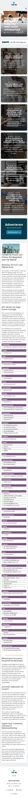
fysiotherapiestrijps (8, 488)
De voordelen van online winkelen (14, 57)
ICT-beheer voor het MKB (10, 615)
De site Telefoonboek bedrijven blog (12, 650)
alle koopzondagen (8, 640)
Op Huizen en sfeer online (10, 497)
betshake (6, 446)
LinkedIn (14, 794)
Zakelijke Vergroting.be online (11, 433)
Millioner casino (7, 448)
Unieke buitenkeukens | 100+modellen (13, 495)
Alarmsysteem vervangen (10, 364)
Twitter (20, 790)
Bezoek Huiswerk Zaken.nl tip (11, 570)
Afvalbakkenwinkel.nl (9, 358)
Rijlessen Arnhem (8, 390)
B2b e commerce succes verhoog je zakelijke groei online (14, 140)
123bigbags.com (8, 626)
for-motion (6, 579)
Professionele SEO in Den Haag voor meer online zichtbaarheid (12, 24)
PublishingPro (7, 599)
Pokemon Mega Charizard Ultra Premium (13, 593)
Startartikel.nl (7, 493)
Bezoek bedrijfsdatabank (9, 634)
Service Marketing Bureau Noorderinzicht (13, 407)
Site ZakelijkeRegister (9, 431)
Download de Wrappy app (10, 439)
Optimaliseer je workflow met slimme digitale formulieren (14, 113)
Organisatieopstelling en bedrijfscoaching (13, 409)
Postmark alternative (8, 370)
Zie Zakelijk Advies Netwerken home (12, 572)
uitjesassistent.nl (7, 419)
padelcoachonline (8, 642)
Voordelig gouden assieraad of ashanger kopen (15, 347)
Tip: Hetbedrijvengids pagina (10, 546)
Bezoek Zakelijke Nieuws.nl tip (11, 562)
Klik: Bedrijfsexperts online (10, 462)
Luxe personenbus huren (10, 384)
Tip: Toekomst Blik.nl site (9, 548)
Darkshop (6, 632)
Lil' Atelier (6, 534)
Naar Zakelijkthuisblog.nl (9, 464)
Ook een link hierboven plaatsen (14, 655)
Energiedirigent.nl (8, 470)
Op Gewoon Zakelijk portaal (10, 613)
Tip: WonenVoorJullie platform (11, 429)
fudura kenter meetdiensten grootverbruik (13, 476)
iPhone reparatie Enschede (10, 523)
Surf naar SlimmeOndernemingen (12, 648)
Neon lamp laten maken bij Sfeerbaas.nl (13, 568)
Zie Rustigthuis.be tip (9, 499)
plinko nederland (8, 611)
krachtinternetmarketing (9, 511)
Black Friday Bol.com (9, 540)
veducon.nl (6, 585)
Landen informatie (8, 621)
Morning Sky (7, 517)
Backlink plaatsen (13, 232)
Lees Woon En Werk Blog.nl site (11, 560)
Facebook (10, 790)
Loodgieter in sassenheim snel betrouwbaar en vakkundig (14, 197)
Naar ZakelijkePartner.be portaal (11, 505)
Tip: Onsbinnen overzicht (10, 427)
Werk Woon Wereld (8, 501)
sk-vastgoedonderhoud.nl (10, 456)
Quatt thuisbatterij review (9, 396)
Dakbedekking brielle (9, 372)
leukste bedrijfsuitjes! (9, 417)
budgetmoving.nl (8, 587)
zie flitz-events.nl (8, 482)
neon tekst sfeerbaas (9, 554)
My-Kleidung (7, 529)
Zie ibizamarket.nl (8, 583)
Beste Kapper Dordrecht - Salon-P (12, 578)
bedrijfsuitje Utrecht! (8, 415)
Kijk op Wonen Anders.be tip (10, 581)
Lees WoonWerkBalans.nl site (11, 503)
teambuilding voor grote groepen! (11, 605)
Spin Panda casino (8, 444)
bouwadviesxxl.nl (8, 353)
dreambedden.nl (7, 401)
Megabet (6, 450)
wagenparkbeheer (8, 378)
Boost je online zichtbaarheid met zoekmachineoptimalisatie (14, 169)
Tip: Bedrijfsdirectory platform (11, 425)
